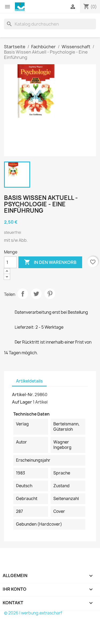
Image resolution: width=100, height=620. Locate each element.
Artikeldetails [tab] (29, 381)
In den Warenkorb (50, 262)
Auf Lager (22, 402)
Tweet (36, 293)
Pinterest (50, 293)
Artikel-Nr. (23, 394)
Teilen (22, 293)
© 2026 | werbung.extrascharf (33, 613)
